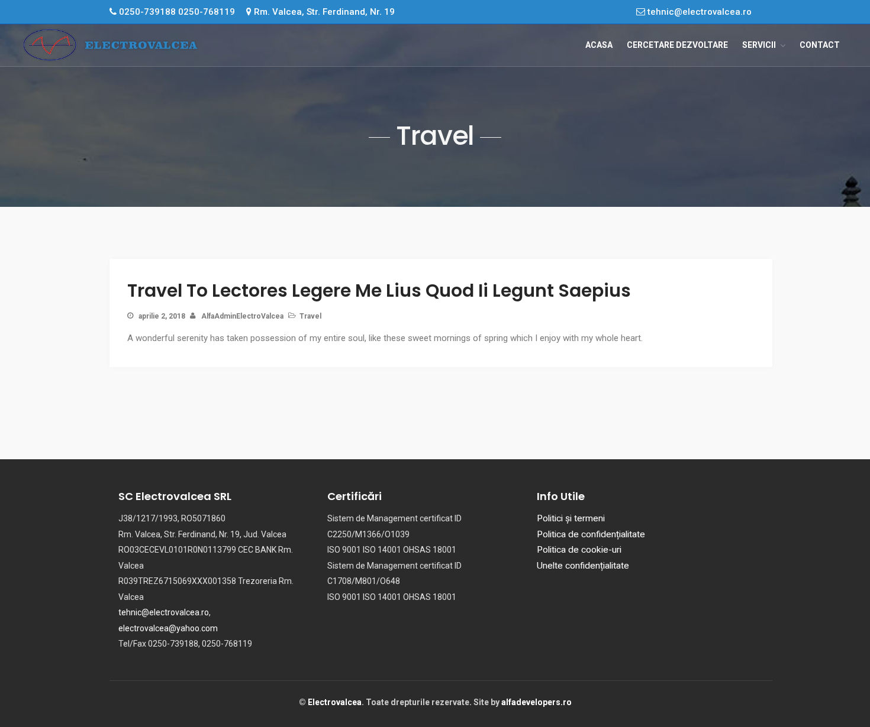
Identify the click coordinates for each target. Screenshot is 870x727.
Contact (820, 45)
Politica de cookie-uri (579, 549)
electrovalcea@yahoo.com (168, 628)
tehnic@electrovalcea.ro (698, 12)
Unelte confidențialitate (583, 565)
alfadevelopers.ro (536, 702)
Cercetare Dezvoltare (677, 45)
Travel (310, 316)
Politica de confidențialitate (591, 534)
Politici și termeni (571, 518)
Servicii (759, 45)
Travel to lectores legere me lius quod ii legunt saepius (379, 290)
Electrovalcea (335, 702)
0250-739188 (147, 12)
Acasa (599, 45)
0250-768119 (206, 12)
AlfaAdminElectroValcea (242, 316)
